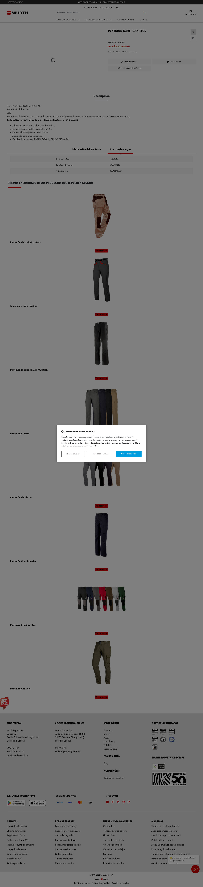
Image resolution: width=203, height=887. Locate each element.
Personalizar (73, 454)
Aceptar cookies (128, 454)
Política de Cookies (91, 446)
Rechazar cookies (100, 454)
